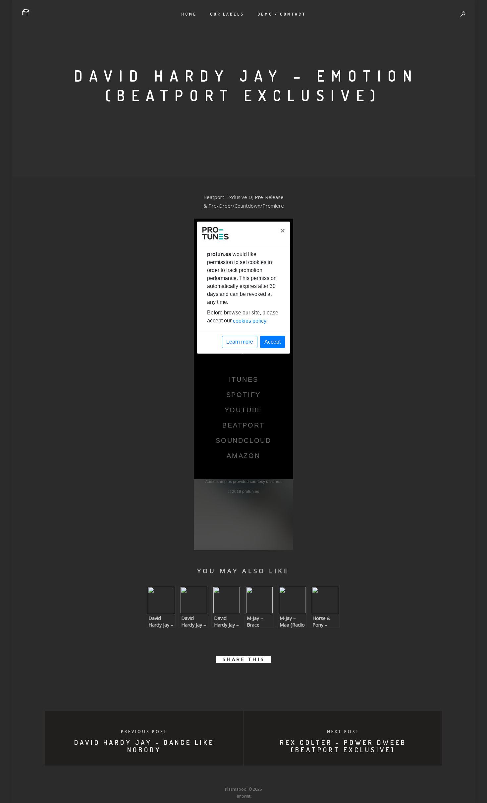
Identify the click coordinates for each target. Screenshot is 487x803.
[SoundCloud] (268, 776)
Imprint (243, 796)
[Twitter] (206, 776)
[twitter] (221, 678)
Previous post (144, 731)
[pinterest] (251, 678)
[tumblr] (265, 678)
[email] (280, 678)
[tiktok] (292, 776)
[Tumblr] (219, 776)
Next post (343, 731)
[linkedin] (236, 678)
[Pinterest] (280, 776)
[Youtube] (243, 776)
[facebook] (206, 678)
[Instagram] (231, 776)
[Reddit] (255, 776)
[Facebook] (194, 776)
